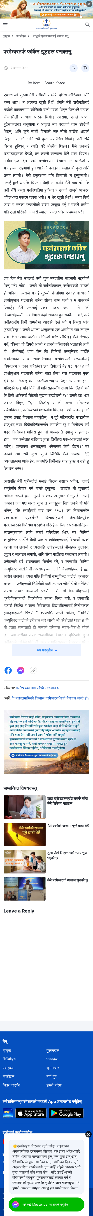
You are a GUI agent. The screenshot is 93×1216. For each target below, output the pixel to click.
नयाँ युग (51, 1076)
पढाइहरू (8, 1067)
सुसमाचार (52, 1067)
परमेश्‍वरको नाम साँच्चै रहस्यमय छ (37, 688)
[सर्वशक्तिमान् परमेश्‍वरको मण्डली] (46, 25)
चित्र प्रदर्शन (11, 1085)
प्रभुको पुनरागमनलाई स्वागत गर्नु (50, 36)
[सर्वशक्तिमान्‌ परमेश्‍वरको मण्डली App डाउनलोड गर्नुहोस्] (8, 1113)
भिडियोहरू (9, 1059)
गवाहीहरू (21, 36)
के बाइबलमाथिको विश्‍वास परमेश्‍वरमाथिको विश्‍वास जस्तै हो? (50, 698)
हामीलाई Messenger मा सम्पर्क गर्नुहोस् (45, 1204)
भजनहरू (52, 1059)
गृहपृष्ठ (6, 36)
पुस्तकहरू (52, 1050)
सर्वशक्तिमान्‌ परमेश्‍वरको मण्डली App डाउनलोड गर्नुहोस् (42, 1101)
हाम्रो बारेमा (54, 1085)
